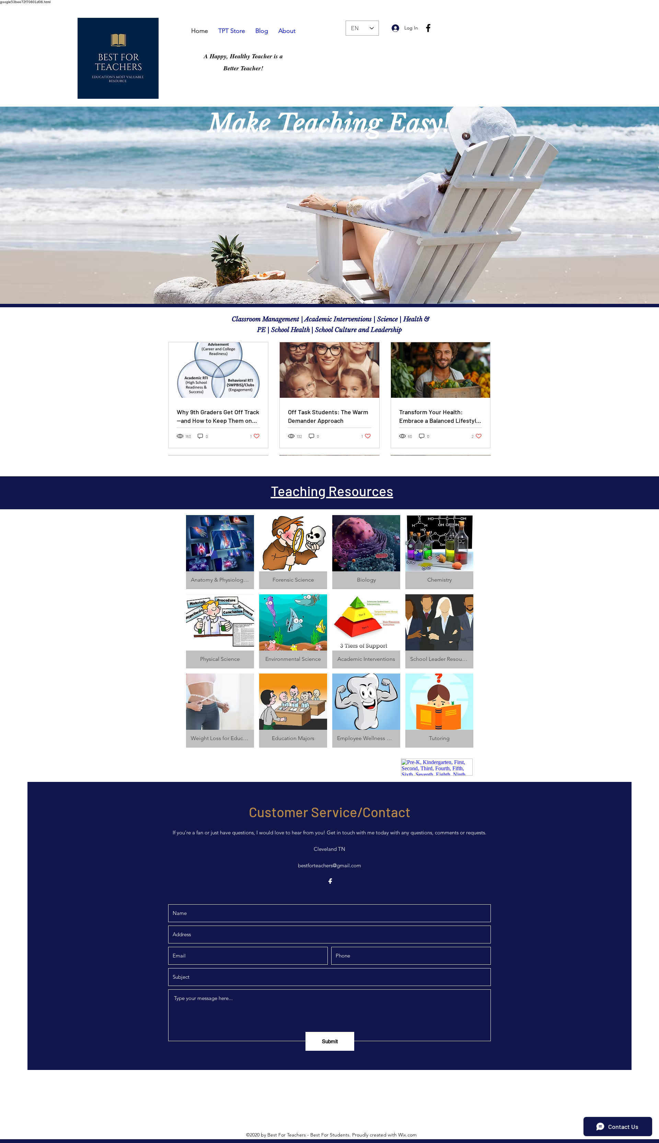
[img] (439, 711)
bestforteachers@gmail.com (329, 865)
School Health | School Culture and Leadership (335, 330)
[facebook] (428, 28)
